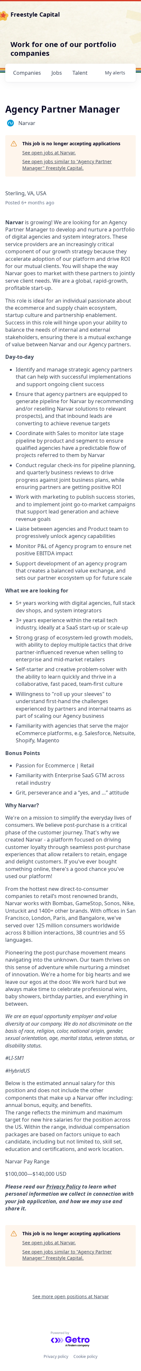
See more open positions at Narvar (70, 1296)
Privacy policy (56, 1356)
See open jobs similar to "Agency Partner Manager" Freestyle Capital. (67, 164)
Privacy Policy (63, 1186)
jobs (56, 72)
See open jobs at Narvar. (49, 153)
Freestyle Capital (35, 14)
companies (27, 72)
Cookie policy (85, 1356)
